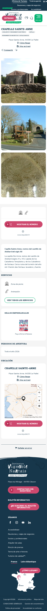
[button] (31, 18)
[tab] (14, 563)
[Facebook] (10, 522)
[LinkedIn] (29, 522)
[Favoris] (26, 18)
